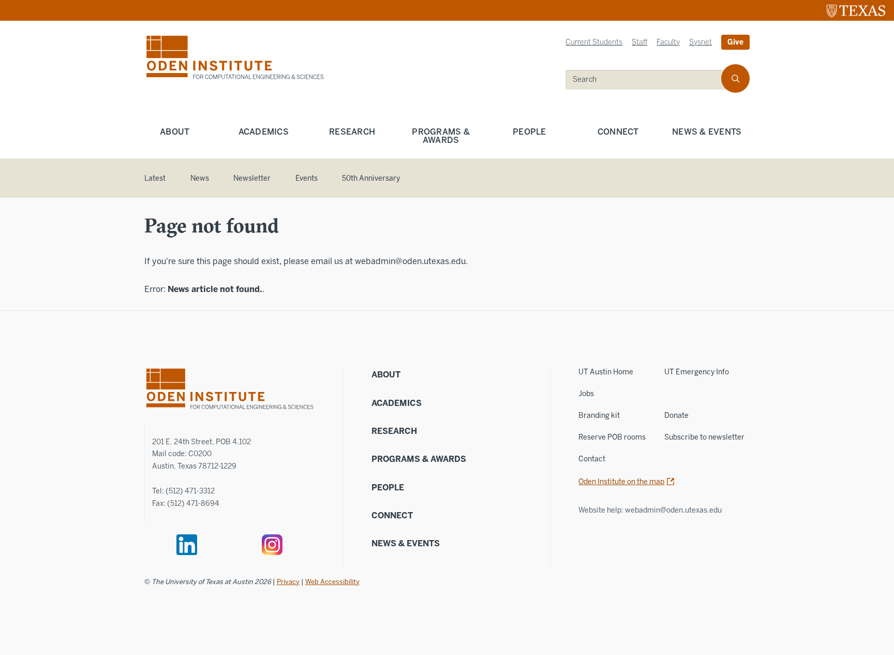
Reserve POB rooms (612, 437)
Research (352, 132)
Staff (639, 42)
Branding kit (599, 415)
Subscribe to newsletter (704, 437)
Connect (618, 132)
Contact (591, 459)
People (529, 132)
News (199, 178)
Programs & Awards (441, 136)
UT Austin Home (605, 372)
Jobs (586, 393)
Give (735, 42)
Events (306, 178)
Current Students (593, 42)
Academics (264, 132)
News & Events (706, 132)
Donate (676, 415)
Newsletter (252, 178)
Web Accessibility (332, 582)
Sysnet (700, 42)
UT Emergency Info (696, 372)
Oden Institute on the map (621, 481)
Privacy (288, 582)
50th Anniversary (371, 178)
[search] (735, 78)
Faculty (668, 42)
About (174, 132)
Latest (155, 178)
